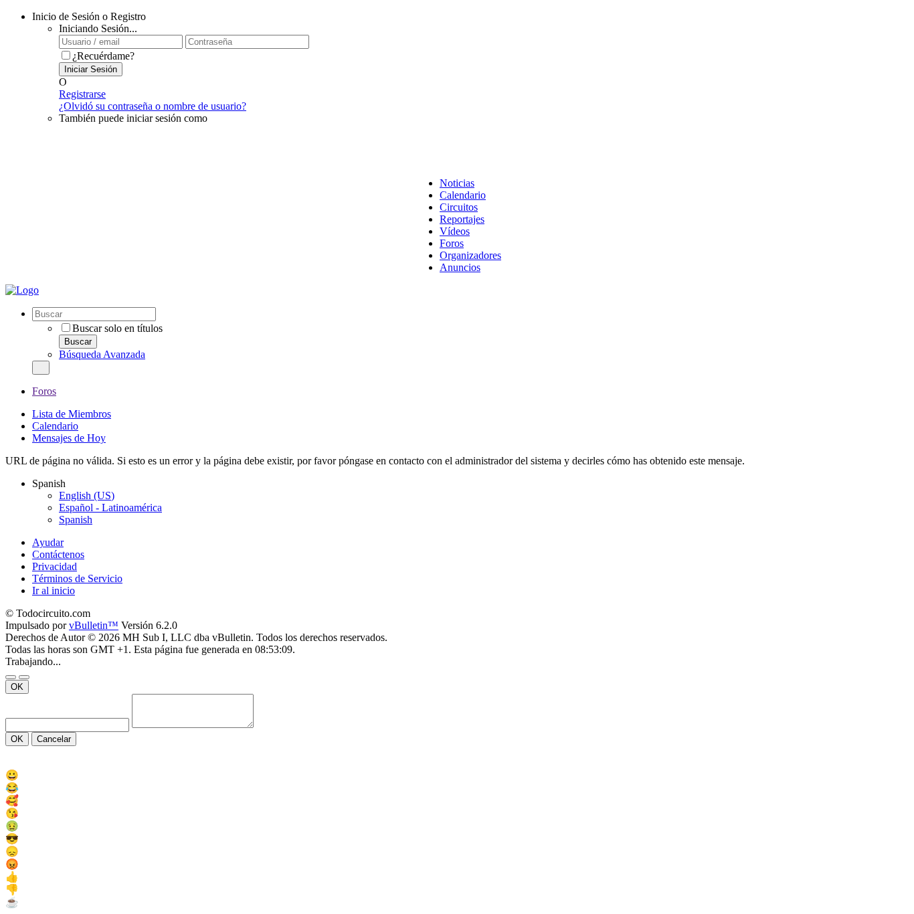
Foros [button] (452, 243)
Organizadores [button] (470, 255)
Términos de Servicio (77, 578)
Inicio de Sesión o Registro (89, 16)
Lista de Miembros (71, 414)
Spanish (75, 519)
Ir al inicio (53, 590)
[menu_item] (457, 775)
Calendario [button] (463, 195)
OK (17, 687)
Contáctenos (58, 554)
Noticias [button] (457, 183)
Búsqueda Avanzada (102, 354)
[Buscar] (41, 368)
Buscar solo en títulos (117, 328)
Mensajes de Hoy (69, 438)
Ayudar (48, 542)
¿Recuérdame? (103, 56)
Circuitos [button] (459, 207)
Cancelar (54, 739)
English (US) (86, 495)
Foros (44, 391)
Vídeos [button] (455, 231)
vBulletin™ (93, 625)
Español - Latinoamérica (110, 507)
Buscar (78, 342)
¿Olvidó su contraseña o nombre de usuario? (152, 106)
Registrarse (82, 94)
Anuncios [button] (460, 267)
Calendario (55, 426)
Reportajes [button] (462, 219)
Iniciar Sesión (90, 69)
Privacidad (54, 566)
